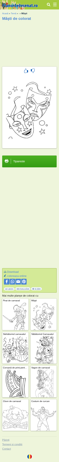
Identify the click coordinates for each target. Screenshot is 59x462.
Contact (6, 449)
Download (13, 271)
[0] (32, 71)
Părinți (5, 440)
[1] (26, 71)
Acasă (5, 13)
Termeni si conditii (12, 444)
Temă (13, 13)
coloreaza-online (16, 275)
